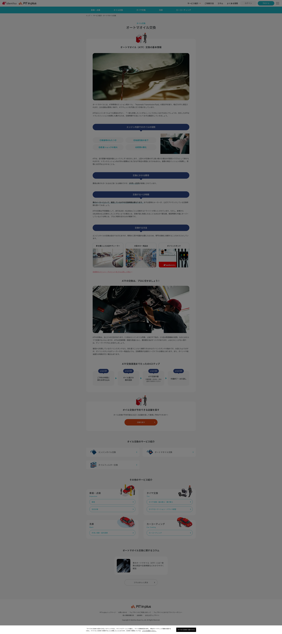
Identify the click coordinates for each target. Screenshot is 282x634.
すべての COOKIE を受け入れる (186, 630)
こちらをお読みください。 (149, 631)
